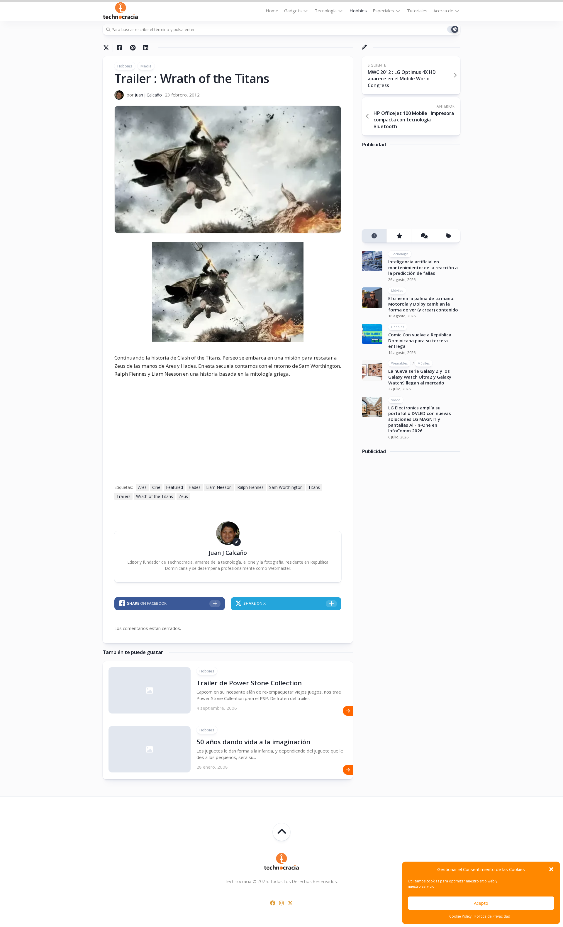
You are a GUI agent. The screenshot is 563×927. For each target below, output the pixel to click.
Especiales (383, 10)
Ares (142, 487)
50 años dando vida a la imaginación (253, 741)
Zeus (183, 496)
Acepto (481, 903)
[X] (290, 903)
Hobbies (358, 10)
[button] (551, 869)
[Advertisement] (406, 190)
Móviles (397, 290)
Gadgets (293, 10)
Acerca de (443, 10)
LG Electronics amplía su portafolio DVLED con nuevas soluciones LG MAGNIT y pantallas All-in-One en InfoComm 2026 (419, 419)
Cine (156, 487)
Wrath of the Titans (154, 496)
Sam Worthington (286, 487)
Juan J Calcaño (148, 95)
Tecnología (326, 10)
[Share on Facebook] (119, 48)
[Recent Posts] (374, 236)
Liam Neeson (219, 487)
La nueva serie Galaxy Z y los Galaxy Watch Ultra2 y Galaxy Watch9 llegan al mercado (419, 376)
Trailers (123, 496)
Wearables (399, 363)
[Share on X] (108, 48)
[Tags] (448, 236)
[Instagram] (281, 903)
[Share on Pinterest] (132, 48)
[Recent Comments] (423, 236)
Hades (195, 487)
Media (146, 66)
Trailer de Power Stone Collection (249, 682)
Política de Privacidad (492, 916)
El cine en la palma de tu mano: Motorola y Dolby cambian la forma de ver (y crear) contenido (423, 304)
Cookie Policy (460, 916)
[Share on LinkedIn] (145, 48)
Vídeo (395, 400)
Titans (314, 487)
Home (272, 10)
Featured (174, 487)
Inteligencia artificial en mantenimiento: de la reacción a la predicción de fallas (423, 267)
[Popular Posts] (398, 236)
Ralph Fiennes (250, 487)
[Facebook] (272, 903)
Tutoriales (417, 10)
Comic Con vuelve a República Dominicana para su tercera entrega (419, 340)
